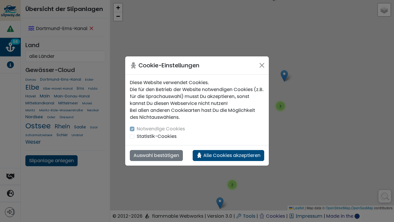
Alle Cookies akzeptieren (231, 155)
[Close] (262, 65)
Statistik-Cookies (157, 136)
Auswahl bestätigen (156, 155)
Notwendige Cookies (161, 128)
